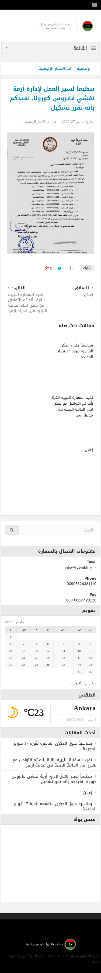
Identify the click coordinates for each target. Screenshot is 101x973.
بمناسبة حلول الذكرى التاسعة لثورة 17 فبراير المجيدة (54, 806)
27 (36, 664)
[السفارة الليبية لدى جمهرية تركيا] (50, 25)
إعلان (89, 449)
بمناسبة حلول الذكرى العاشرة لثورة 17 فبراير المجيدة (74, 351)
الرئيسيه (84, 68)
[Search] (12, 530)
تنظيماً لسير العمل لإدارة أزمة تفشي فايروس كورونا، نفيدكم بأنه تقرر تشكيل (54, 778)
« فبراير (90, 683)
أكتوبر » (75, 683)
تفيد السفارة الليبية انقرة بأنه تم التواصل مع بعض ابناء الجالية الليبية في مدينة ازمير (27, 299)
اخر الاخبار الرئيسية (55, 68)
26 (48, 664)
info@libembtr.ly (78, 567)
